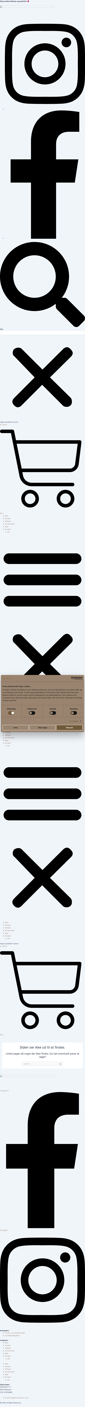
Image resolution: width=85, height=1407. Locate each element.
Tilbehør (8, 521)
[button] (42, 285)
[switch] (32, 713)
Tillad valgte (42, 728)
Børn (6, 516)
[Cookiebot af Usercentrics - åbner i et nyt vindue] (72, 678)
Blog (6, 527)
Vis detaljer (73, 721)
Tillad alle (69, 728)
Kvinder (8, 519)
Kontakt (8, 529)
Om (8, 532)
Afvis (16, 728)
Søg (1, 329)
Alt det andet (9, 524)
